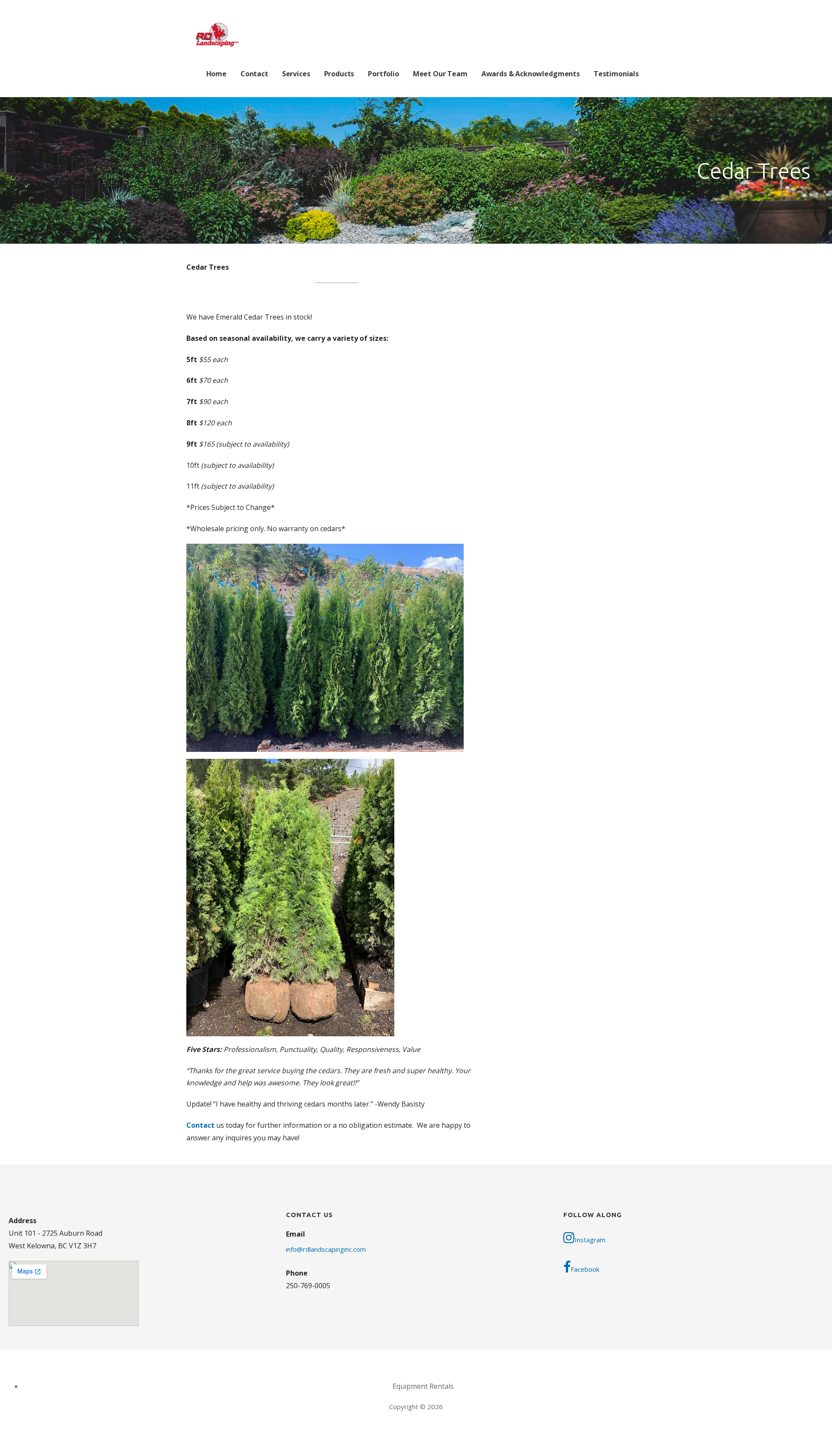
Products (339, 73)
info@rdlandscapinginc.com (326, 1249)
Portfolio (383, 73)
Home (216, 73)
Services (296, 73)
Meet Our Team (440, 73)
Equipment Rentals (423, 1386)
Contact (254, 73)
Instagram (590, 1239)
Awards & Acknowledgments (530, 73)
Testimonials (616, 73)
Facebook (585, 1269)
